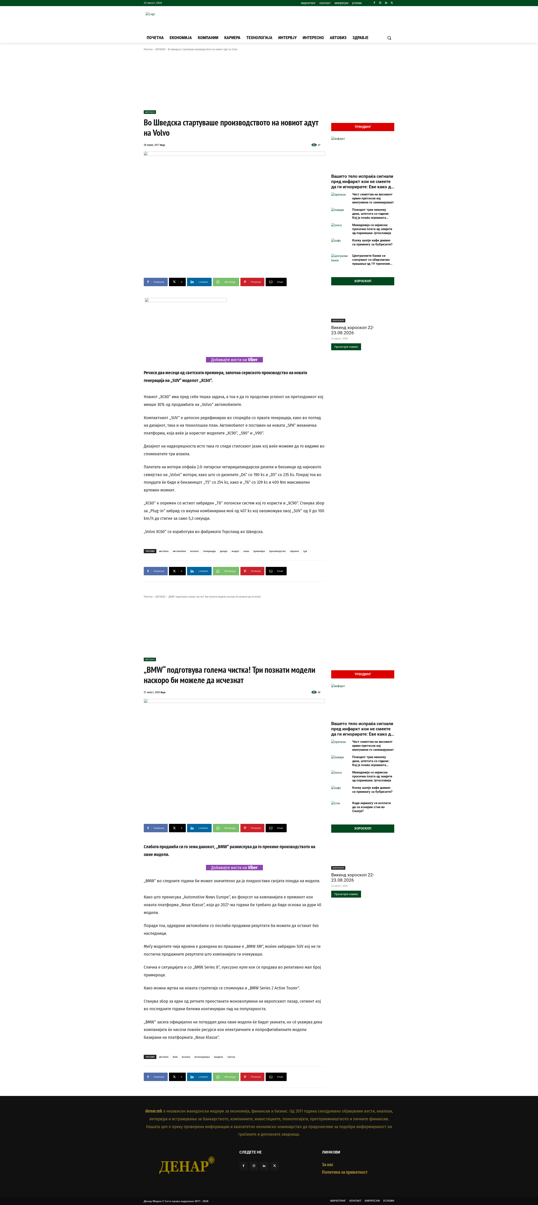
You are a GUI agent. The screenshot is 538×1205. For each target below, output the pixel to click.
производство (277, 551)
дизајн (223, 551)
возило (194, 551)
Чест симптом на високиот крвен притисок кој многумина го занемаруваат (373, 198)
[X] (391, 3)
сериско (294, 551)
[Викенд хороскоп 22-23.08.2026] (362, 306)
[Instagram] (380, 3)
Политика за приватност (345, 1172)
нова (246, 551)
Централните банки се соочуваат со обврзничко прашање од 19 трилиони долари (371, 260)
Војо (162, 144)
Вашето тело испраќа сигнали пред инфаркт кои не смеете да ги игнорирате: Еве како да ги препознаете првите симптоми (362, 182)
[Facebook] (374, 3)
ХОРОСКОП (338, 320)
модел (235, 551)
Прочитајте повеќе (346, 346)
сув (305, 551)
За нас (327, 1164)
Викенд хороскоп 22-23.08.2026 (352, 330)
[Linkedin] (386, 3)
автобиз (164, 551)
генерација (209, 551)
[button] (389, 38)
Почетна (148, 49)
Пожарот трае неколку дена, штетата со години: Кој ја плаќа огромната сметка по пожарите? (370, 214)
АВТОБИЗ (160, 49)
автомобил (179, 551)
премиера (259, 551)
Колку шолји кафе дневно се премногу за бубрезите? (372, 242)
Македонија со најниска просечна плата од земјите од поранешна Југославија (372, 229)
